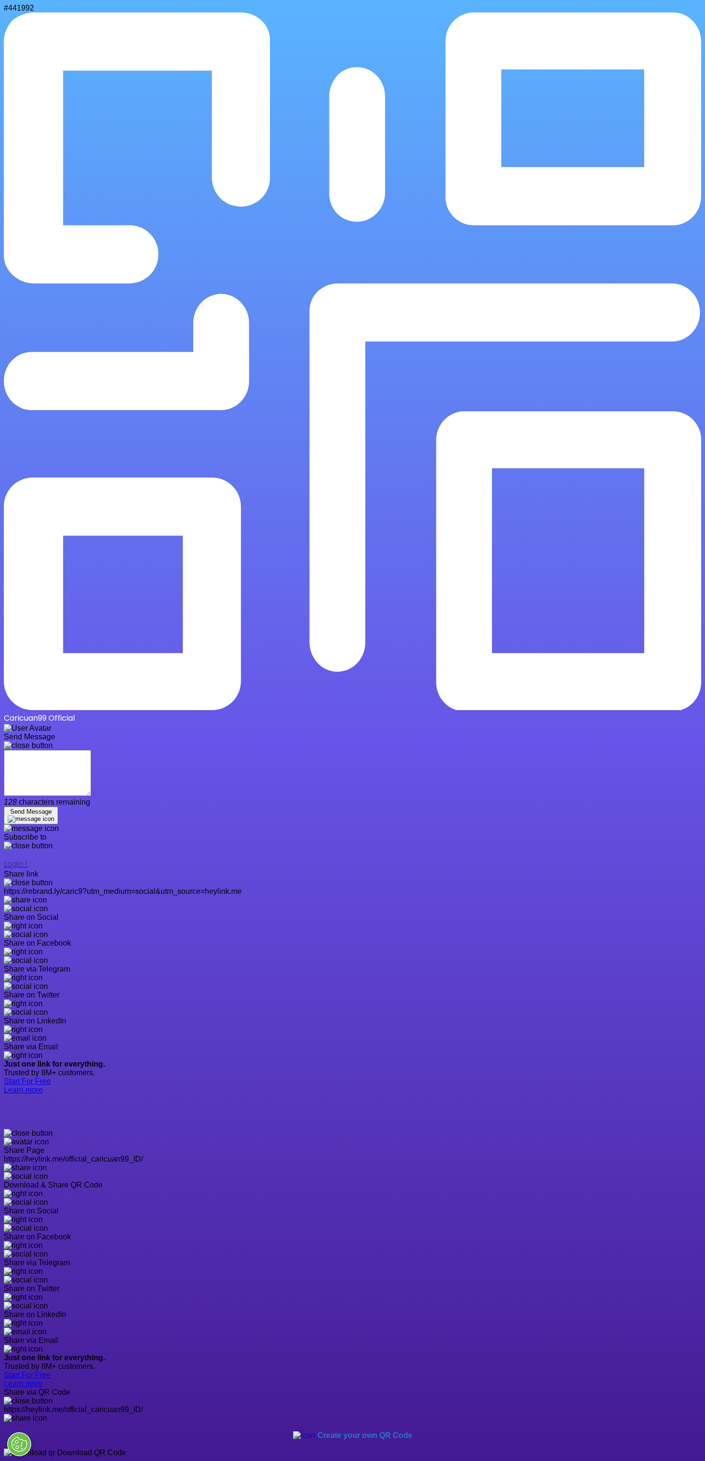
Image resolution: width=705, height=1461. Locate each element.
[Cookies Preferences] (19, 1444)
